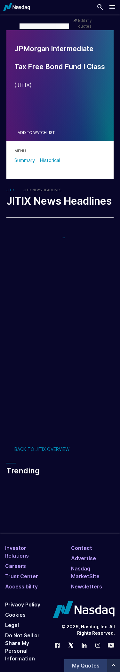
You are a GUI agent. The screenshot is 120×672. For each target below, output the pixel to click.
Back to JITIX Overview (41, 449)
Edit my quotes (85, 23)
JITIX (10, 190)
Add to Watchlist (36, 133)
